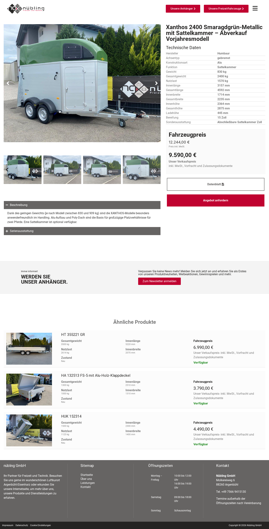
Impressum (7, 525)
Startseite (87, 475)
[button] (7, 83)
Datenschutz (22, 525)
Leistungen (88, 483)
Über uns (86, 479)
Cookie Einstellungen (40, 525)
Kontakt (86, 487)
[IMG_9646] (82, 83)
